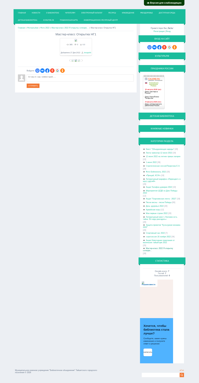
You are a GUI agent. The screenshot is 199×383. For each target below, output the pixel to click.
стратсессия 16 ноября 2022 (158, 237)
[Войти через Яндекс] (52, 70)
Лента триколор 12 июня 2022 (159, 153)
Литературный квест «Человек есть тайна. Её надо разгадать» (160, 218)
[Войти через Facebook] (47, 70)
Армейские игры (153, 210)
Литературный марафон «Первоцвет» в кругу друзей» (161, 180)
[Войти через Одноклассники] (62, 70)
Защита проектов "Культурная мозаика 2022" (161, 226)
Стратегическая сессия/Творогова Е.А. (163, 166)
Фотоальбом (32, 28)
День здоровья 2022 (155, 206)
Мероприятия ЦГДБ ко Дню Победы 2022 (160, 192)
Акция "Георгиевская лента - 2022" (161, 199)
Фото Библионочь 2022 (156, 172)
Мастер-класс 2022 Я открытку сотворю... (70, 28)
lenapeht (87, 53)
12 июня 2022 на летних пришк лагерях (163, 156)
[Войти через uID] (37, 70)
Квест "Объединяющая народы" (160, 149)
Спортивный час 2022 (155, 233)
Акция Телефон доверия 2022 (159, 187)
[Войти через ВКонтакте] (42, 70)
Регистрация (159, 31)
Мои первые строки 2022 (157, 213)
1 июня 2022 (151, 162)
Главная (21, 28)
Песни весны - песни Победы (158, 202)
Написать (147, 352)
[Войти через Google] (57, 70)
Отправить (33, 86)
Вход (168, 31)
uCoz (182, 370)
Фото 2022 (44, 28)
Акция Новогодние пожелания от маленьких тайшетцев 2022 (159, 241)
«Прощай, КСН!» (153, 175)
